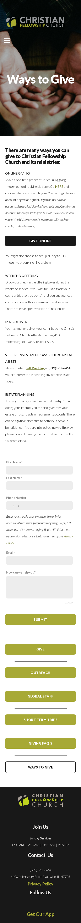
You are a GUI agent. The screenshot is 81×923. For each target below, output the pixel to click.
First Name (13, 462)
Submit (40, 619)
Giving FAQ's (40, 743)
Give (40, 649)
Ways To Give (40, 767)
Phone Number (16, 497)
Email (9, 552)
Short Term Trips (41, 720)
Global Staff (40, 696)
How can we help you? (21, 572)
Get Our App (40, 914)
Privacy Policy (40, 883)
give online (40, 241)
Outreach (40, 673)
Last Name (13, 478)
